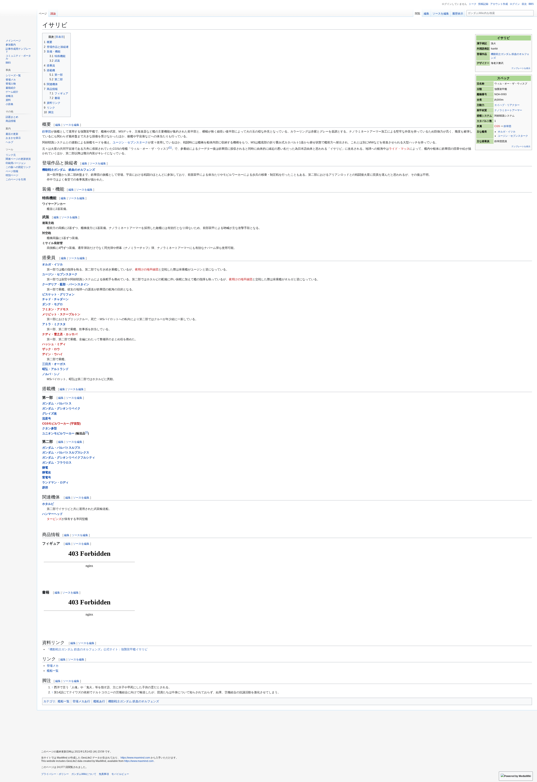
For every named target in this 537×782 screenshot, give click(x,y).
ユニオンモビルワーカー (58, 433)
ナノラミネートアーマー (508, 110)
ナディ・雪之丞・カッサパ (59, 334)
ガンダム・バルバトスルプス (61, 447)
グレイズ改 (49, 413)
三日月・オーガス (54, 364)
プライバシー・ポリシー (55, 774)
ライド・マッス (399, 148)
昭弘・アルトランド (55, 369)
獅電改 (46, 472)
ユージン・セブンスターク (513, 135)
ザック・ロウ (51, 349)
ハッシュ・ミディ (54, 344)
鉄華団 (507, 126)
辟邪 (45, 487)
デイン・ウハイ (52, 354)
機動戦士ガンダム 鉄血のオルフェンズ (68, 169)
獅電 (45, 467)
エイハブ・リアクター (507, 105)
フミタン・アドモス (55, 309)
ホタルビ (48, 503)
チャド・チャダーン (55, 299)
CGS (497, 126)
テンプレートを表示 (520, 68)
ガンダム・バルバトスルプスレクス (65, 452)
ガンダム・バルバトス (57, 403)
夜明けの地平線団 (146, 269)
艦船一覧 (53, 670)
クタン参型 (49, 428)
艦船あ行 (99, 701)
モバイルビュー (120, 774)
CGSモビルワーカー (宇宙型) (61, 423)
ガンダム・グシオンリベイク (61, 408)
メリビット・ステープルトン (61, 314)
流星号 (46, 418)
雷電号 (46, 477)
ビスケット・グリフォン (58, 294)
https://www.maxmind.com (135, 757)
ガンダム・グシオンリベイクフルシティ (68, 457)
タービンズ (54, 519)
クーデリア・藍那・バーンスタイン (65, 284)
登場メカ (53, 665)
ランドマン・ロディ (55, 482)
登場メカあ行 (81, 701)
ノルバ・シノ (51, 374)
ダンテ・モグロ (52, 304)
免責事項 (104, 774)
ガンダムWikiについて (83, 774)
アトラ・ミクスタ (54, 324)
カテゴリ (49, 701)
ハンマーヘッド (52, 514)
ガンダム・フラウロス (57, 462)
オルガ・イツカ (506, 131)
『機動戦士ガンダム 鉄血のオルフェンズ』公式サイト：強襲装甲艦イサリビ (97, 649)
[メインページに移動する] (18, 17)
